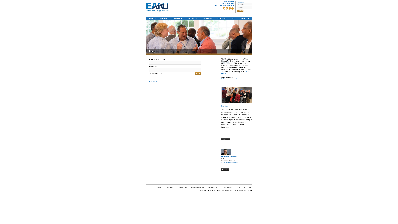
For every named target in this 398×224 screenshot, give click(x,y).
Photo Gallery (222, 18)
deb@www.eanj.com (226, 5)
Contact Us (244, 18)
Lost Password (154, 81)
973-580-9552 (229, 4)
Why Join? (164, 18)
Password (153, 66)
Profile (225, 169)
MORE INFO (226, 139)
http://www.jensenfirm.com (230, 163)
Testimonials (177, 18)
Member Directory (192, 18)
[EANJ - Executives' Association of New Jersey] (157, 7)
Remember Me (157, 74)
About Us (152, 18)
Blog (234, 18)
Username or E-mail (157, 59)
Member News (208, 18)
